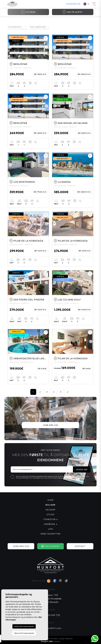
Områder (49, 524)
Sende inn (81, 469)
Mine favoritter (50, 533)
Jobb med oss (50, 425)
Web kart (69, 638)
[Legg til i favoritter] (46, 38)
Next (46, 47)
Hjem (50, 500)
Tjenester (49, 519)
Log (50, 529)
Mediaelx (56, 641)
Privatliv (54, 638)
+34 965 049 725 (73, 4)
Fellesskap (52, 546)
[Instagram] (48, 581)
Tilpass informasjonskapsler (24, 633)
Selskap (50, 509)
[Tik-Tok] (66, 581)
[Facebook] (54, 581)
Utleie (50, 514)
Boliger (50, 505)
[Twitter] (60, 581)
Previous (10, 47)
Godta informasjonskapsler (24, 626)
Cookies (62, 638)
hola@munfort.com (50, 628)
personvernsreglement (79, 476)
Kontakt (80, 546)
